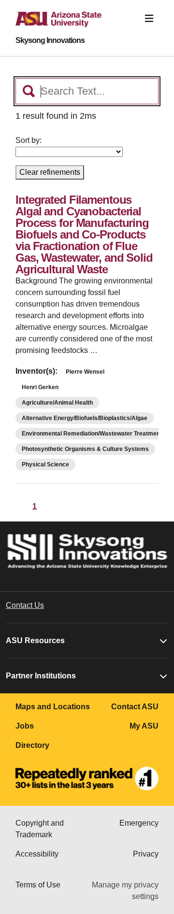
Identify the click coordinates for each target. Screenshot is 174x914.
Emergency (139, 823)
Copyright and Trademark (39, 829)
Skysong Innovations (50, 40)
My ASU (144, 726)
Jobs (24, 726)
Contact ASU (135, 707)
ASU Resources (35, 640)
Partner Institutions (41, 676)
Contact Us (25, 605)
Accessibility (36, 854)
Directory (32, 745)
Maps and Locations (52, 707)
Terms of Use (37, 885)
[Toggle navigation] (149, 19)
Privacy (146, 854)
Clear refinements (49, 172)
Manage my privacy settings (125, 890)
